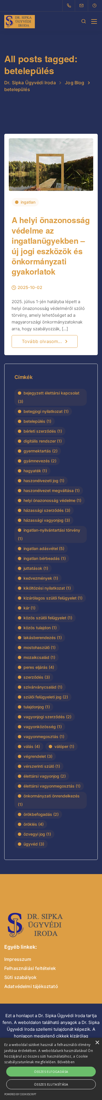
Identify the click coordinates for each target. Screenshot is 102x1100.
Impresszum (17, 959)
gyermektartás (41, 450)
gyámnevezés (40, 460)
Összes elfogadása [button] (51, 1071)
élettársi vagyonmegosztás (52, 786)
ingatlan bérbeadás (45, 558)
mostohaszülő (40, 647)
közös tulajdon (40, 627)
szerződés (37, 677)
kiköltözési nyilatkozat (47, 588)
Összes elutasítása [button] (51, 1084)
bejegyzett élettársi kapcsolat (48, 397)
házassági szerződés (47, 510)
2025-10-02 (30, 287)
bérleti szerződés (43, 431)
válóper (64, 746)
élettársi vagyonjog (45, 776)
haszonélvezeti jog (44, 480)
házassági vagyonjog (47, 520)
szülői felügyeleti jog (46, 696)
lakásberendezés (43, 637)
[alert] (51, 1069)
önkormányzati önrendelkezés (49, 800)
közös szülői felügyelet (48, 617)
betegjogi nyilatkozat (46, 411)
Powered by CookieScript (20, 1094)
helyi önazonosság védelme (52, 500)
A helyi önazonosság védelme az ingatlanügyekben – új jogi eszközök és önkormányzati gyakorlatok (51, 245)
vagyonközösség (43, 726)
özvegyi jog (37, 834)
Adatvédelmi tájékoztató (31, 986)
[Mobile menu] (94, 21)
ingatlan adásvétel (44, 548)
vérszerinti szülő (42, 766)
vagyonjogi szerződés (47, 716)
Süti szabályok (20, 977)
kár (29, 607)
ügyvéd (34, 844)
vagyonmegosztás (44, 736)
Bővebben (66, 1062)
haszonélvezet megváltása (52, 490)
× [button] (97, 1043)
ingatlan (28, 202)
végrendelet (38, 756)
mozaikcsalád (39, 657)
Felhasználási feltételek (30, 968)
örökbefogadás (41, 814)
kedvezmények (41, 578)
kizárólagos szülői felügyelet (53, 598)
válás (32, 746)
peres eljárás (39, 667)
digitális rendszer (43, 441)
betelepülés (37, 421)
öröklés (34, 824)
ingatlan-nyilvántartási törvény (49, 534)
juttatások (36, 568)
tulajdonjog (37, 706)
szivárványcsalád (43, 687)
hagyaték (35, 470)
